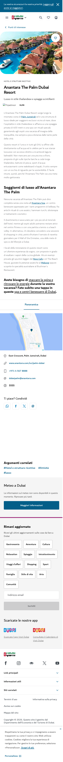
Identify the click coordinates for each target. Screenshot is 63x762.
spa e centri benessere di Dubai (35, 291)
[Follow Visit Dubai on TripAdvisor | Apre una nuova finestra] (31, 663)
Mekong (45, 263)
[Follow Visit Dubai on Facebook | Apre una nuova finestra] (5, 663)
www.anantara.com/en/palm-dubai (26, 363)
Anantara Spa (38, 203)
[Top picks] (48, 17)
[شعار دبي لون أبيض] (13, 655)
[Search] (41, 18)
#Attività (43, 468)
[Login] (56, 17)
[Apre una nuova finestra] (15, 406)
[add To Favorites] (55, 37)
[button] (13, 756)
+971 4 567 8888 (18, 371)
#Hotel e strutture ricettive (19, 468)
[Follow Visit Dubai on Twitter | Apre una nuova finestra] (44, 663)
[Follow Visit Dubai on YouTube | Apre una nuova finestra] (57, 663)
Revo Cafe (38, 259)
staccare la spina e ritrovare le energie (28, 282)
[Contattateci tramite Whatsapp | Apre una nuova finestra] (7, 406)
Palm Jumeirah (28, 117)
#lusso (7, 473)
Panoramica (31, 304)
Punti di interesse (17, 27)
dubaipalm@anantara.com (22, 378)
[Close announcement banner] (57, 4)
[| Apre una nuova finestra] (18, 663)
